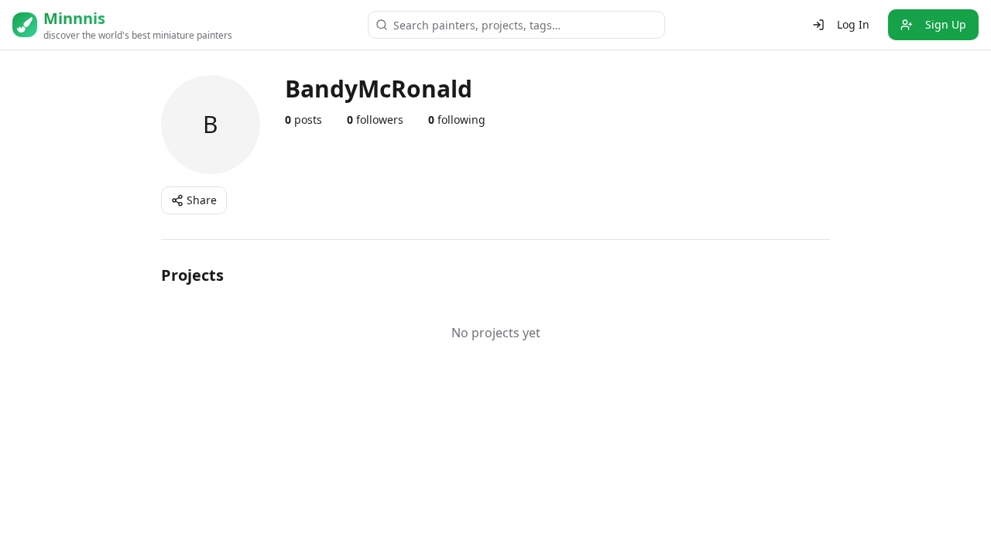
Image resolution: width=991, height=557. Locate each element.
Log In (853, 24)
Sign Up (945, 24)
